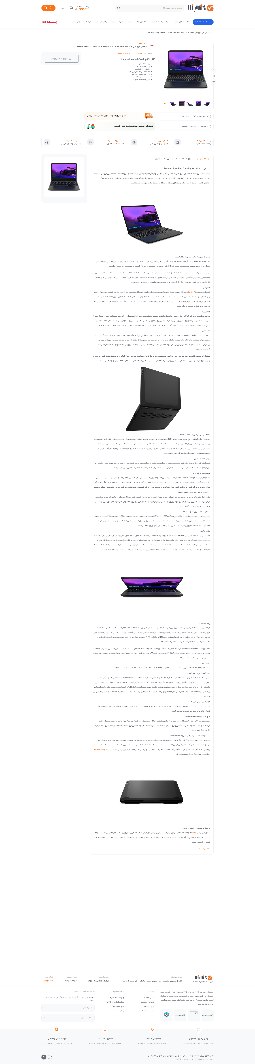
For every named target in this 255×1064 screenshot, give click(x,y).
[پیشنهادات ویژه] (49, 22)
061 (47, 981)
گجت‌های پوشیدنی (140, 22)
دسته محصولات (201, 21)
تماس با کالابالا (149, 997)
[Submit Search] (118, 8)
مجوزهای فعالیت (147, 1002)
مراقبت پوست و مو (84, 22)
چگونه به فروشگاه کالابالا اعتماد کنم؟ (194, 116)
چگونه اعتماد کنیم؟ (116, 997)
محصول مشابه (204, 848)
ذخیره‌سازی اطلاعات (163, 22)
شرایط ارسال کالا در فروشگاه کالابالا (195, 126)
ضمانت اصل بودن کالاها (115, 1002)
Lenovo (193, 832)
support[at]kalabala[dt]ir (98, 981)
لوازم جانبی (120, 22)
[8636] (213, 70)
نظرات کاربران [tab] (160, 158)
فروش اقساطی (148, 1006)
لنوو (140, 43)
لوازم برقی (103, 22)
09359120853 (71, 981)
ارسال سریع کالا (118, 1011)
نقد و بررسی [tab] (202, 158)
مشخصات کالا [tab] (181, 158)
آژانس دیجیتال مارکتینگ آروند (186, 1059)
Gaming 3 (191, 292)
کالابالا (211, 32)
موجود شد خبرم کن (59, 58)
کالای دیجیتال (184, 22)
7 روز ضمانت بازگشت (116, 1006)
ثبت (45, 1008)
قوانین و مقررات (148, 1011)
